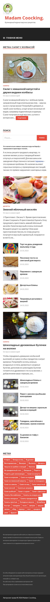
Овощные (27, 470)
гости (24, 506)
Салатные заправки (25, 488)
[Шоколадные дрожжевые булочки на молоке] (25, 339)
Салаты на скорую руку (32, 495)
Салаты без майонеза (12, 495)
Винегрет (22, 463)
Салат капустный (38, 484)
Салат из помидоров (37, 481)
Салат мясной (9, 488)
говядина (16, 506)
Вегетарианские (10, 463)
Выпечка (32, 463)
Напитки (32, 467)
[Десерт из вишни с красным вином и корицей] (10, 416)
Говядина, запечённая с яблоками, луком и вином (32, 422)
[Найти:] (25, 138)
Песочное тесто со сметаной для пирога (30, 259)
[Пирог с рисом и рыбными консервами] (10, 402)
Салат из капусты (34, 474)
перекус (22, 509)
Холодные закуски (27, 502)
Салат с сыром (24, 491)
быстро (7, 506)
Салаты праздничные (28, 498)
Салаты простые (10, 502)
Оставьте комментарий (11, 96)
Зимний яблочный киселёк (20, 209)
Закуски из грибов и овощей (15, 467)
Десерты (6, 206)
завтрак (32, 506)
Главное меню (14, 38)
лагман (7, 509)
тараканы (39, 161)
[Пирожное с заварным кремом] (10, 280)
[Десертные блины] (10, 293)
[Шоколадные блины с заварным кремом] (10, 389)
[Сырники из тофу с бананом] (10, 443)
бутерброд (41, 502)
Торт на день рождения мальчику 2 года (31, 245)
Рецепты (37, 470)
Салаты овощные (11, 498)
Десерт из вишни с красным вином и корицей (33, 408)
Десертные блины (29, 285)
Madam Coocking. (24, 18)
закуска (40, 506)
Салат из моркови (11, 477)
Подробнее (22, 118)
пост (29, 509)
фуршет (14, 513)
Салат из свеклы (10, 484)
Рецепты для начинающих (14, 474)
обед (14, 509)
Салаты (6, 85)
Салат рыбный (10, 491)
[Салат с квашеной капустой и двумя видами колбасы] (25, 69)
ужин (6, 513)
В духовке (30, 460)
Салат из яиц (24, 484)
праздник (37, 509)
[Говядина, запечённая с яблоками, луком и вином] (10, 429)
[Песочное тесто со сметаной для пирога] (10, 266)
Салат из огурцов (27, 477)
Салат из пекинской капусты (15, 481)
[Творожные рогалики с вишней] (10, 307)
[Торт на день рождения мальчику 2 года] (10, 253)
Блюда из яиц (18, 460)
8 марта (7, 460)
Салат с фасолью (39, 491)
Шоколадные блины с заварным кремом (30, 381)
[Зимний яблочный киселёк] (25, 204)
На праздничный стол (12, 470)
